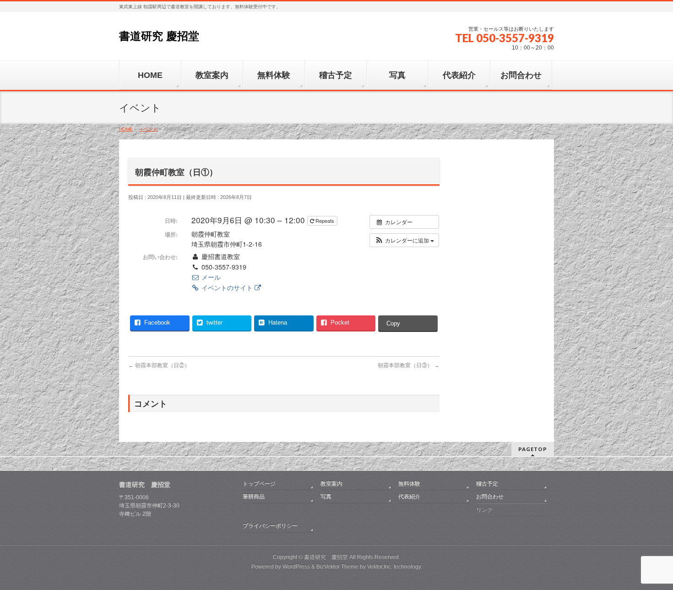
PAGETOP (532, 449)
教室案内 (331, 483)
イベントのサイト (227, 287)
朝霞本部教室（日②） (159, 365)
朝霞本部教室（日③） (409, 365)
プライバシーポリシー (270, 526)
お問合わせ (490, 496)
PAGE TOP (650, 564)
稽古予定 (487, 483)
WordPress (296, 566)
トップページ (259, 483)
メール (210, 276)
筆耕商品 (254, 496)
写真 (325, 496)
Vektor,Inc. (379, 566)
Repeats (325, 220)
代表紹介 (409, 496)
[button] (404, 240)
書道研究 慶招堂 (159, 36)
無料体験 (409, 483)
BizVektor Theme (337, 566)
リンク (484, 510)
